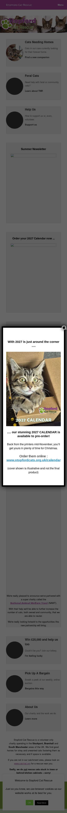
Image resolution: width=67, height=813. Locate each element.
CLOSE (64, 327)
